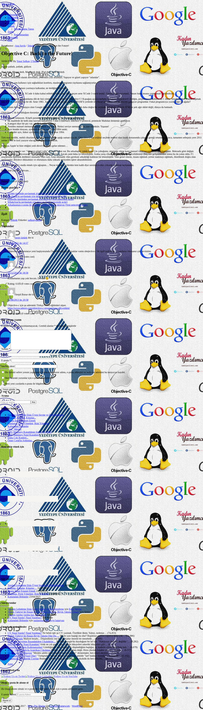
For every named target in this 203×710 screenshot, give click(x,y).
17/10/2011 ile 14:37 (18, 243)
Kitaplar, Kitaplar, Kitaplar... (22, 417)
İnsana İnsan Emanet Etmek (22, 420)
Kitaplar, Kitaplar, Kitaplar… (22, 588)
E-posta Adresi (9, 694)
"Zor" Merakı (14, 429)
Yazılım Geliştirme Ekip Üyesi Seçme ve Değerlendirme (36, 415)
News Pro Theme (36, 706)
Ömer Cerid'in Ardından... (21, 440)
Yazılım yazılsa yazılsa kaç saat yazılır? (27, 614)
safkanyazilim (35, 220)
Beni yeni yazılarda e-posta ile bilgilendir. (25, 383)
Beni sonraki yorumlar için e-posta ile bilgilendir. (29, 378)
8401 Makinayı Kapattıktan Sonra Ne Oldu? (30, 432)
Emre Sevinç (75, 609)
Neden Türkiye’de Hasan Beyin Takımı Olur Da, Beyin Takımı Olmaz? (43, 612)
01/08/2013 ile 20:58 (18, 300)
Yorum (5, 349)
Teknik (14, 220)
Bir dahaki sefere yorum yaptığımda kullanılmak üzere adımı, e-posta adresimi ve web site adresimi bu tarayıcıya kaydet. (65, 372)
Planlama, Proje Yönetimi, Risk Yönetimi (28, 423)
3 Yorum (34, 61)
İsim (4, 354)
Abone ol (7, 700)
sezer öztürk (21, 237)
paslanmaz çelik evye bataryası (48, 620)
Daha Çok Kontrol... (18, 437)
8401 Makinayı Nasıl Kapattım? (24, 434)
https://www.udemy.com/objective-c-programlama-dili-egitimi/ (39, 308)
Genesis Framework (60, 706)
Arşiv (10, 664)
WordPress (77, 706)
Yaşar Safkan (7, 4)
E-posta (6, 360)
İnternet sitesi (7, 366)
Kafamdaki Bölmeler (18, 426)
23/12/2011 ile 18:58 (18, 272)
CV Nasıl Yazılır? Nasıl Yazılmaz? (25, 617)
